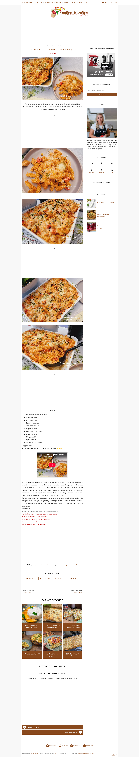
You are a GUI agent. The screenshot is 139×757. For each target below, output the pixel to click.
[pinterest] (109, 2)
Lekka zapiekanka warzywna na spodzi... (73, 626)
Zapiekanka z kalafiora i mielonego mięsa (36, 519)
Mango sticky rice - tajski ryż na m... (32, 626)
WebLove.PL (34, 753)
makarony (52, 565)
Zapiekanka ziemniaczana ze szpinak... (52, 654)
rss (112, 172)
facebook (101, 166)
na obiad (59, 565)
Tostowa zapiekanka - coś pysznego (34, 524)
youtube (91, 166)
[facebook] (111, 2)
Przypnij (61, 578)
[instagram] (106, 2)
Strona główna (27, 2)
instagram (112, 166)
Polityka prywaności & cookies (86, 753)
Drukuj (32, 578)
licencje (57, 753)
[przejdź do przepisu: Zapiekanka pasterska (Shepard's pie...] (32, 650)
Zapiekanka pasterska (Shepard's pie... (32, 654)
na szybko (66, 565)
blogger (91, 172)
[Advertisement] (69, 30)
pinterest (101, 172)
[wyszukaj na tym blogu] (116, 2)
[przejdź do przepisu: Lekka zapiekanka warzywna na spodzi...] (72, 623)
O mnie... (66, 2)
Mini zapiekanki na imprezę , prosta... (72, 654)
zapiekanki (73, 565)
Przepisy (38, 2)
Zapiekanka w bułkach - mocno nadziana (36, 522)
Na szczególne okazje (52, 2)
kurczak (45, 565)
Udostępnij (46, 578)
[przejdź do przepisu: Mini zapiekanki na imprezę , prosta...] (72, 650)
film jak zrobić (37, 565)
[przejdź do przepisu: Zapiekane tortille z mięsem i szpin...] (52, 623)
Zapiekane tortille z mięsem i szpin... (52, 626)
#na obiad (52, 53)
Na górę (113, 755)
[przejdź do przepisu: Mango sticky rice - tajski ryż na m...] (32, 623)
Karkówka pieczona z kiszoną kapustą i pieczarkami (39, 514)
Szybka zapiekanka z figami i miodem (34, 516)
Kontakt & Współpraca (79, 2)
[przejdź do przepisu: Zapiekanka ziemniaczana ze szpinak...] (52, 650)
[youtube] (103, 2)
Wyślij (75, 578)
